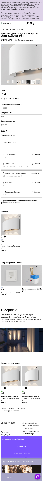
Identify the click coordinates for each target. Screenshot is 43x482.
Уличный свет (29, 428)
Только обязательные (21, 453)
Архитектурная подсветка (13, 29)
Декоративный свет (29, 423)
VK (2, 429)
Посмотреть (8, 477)
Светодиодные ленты (30, 431)
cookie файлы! (19, 439)
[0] (27, 24)
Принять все (21, 446)
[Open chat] (37, 477)
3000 (5, 108)
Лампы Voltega (28, 434)
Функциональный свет (30, 426)
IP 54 (5, 125)
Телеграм (5, 432)
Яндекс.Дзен (6, 435)
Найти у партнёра (9, 142)
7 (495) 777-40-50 (8, 423)
